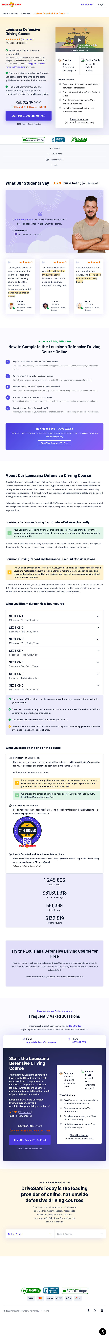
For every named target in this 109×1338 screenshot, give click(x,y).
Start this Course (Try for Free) (28, 115)
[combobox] (51, 13)
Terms (46, 1311)
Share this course (79, 119)
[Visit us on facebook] (88, 1310)
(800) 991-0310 (79, 1042)
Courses (14, 13)
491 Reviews (28, 39)
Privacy (36, 1311)
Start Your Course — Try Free (54, 443)
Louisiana (25, 13)
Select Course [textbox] (64, 1234)
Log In (101, 4)
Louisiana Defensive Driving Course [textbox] (49, 13)
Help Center (87, 4)
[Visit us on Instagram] (102, 1310)
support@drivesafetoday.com (41, 1042)
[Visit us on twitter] (95, 1310)
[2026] (27, 831)
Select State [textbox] (15, 1234)
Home (5, 13)
